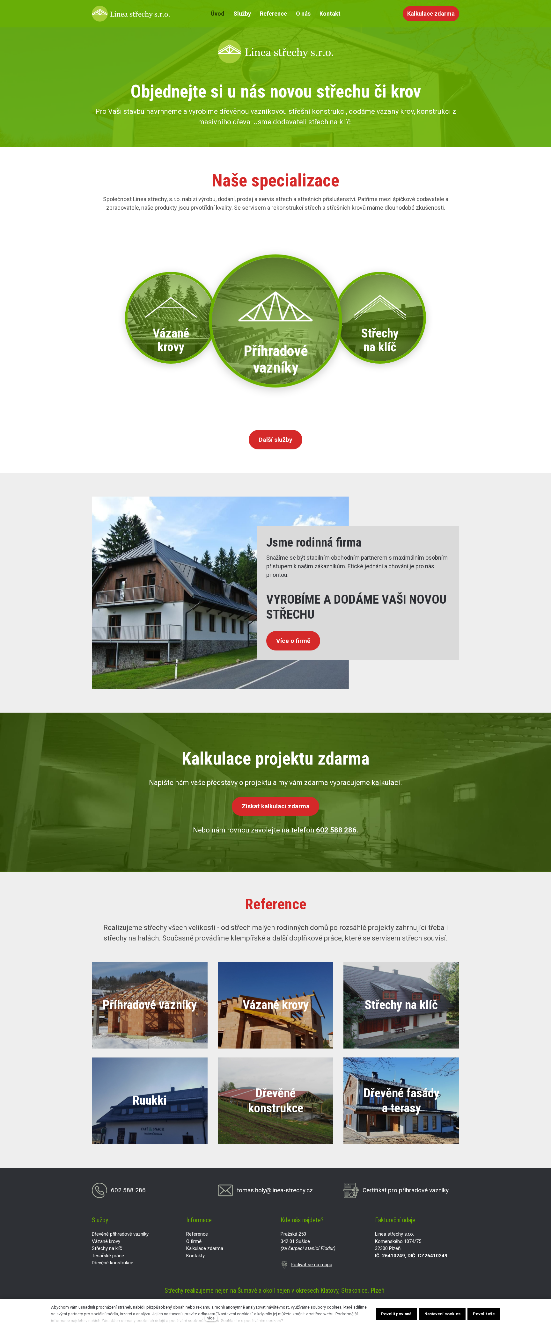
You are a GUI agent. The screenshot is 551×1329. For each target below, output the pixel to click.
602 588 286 (336, 830)
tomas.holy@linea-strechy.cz (275, 1190)
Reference (197, 1234)
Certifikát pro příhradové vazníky (406, 1190)
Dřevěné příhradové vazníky (120, 1234)
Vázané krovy (106, 1241)
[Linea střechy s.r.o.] (131, 14)
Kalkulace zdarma (204, 1248)
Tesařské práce (108, 1256)
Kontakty (195, 1256)
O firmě (194, 1241)
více (211, 1318)
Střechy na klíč (107, 1248)
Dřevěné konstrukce (112, 1263)
